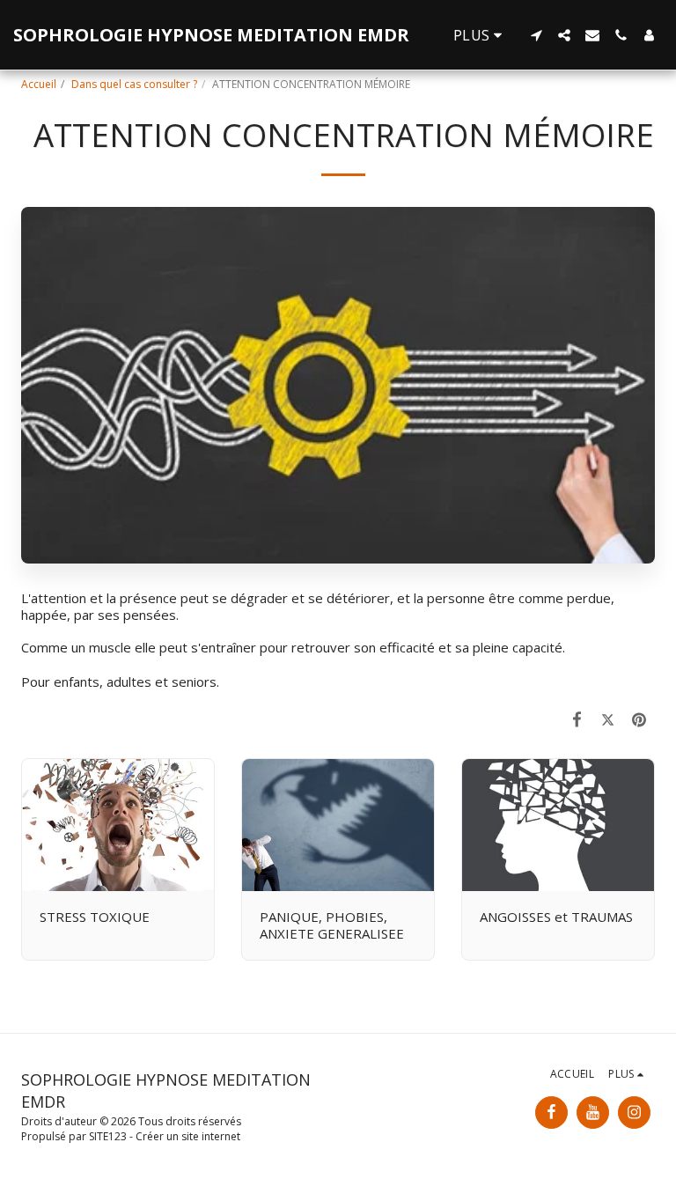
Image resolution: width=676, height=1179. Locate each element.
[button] (536, 35)
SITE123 (108, 1136)
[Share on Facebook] (577, 719)
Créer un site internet (188, 1136)
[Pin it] (640, 719)
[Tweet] (608, 719)
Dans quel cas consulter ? (134, 84)
